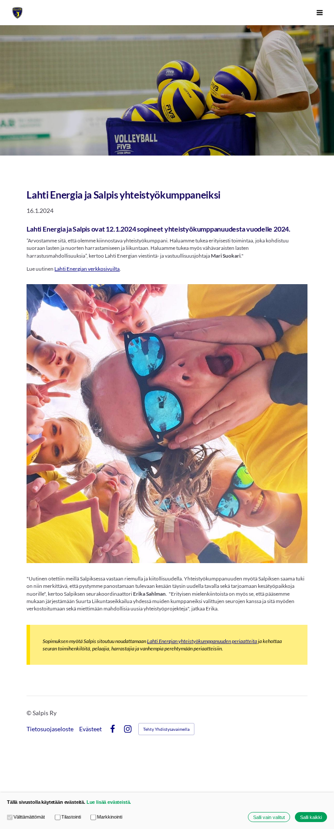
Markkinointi (109, 816)
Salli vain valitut (269, 817)
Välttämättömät (29, 816)
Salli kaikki (311, 817)
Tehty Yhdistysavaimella (166, 729)
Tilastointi (71, 816)
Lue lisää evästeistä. (109, 802)
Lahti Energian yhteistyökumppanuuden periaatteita (202, 641)
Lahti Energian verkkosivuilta (87, 268)
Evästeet (90, 729)
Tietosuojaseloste (50, 729)
